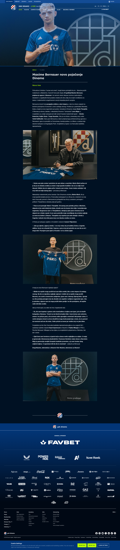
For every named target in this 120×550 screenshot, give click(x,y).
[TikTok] (112, 533)
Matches (6, 519)
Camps (30, 521)
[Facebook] (96, 533)
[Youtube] (103, 533)
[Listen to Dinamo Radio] (95, 6)
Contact (44, 514)
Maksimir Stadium (20, 518)
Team (5, 514)
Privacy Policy (77, 537)
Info (29, 514)
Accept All (82, 545)
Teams (30, 519)
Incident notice (45, 521)
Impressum (83, 537)
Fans (54, 523)
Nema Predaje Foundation (58, 525)
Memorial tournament (33, 516)
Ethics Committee (20, 519)
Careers (44, 519)
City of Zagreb (56, 521)
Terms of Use (107, 537)
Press (43, 516)
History (30, 525)
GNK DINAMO (9, 1)
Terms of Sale (113, 537)
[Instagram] (99, 533)
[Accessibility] (101, 6)
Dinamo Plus (7, 522)
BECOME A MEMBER (68, 9)
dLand (54, 518)
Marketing (44, 518)
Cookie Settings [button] (95, 537)
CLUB (58, 9)
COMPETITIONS (35, 9)
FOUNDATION (37, 1)
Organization (31, 523)
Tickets (6, 524)
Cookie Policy (88, 537)
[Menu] (108, 6)
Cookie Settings (103, 545)
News (5, 512)
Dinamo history (20, 516)
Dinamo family (56, 514)
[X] (106, 533)
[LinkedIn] (109, 533)
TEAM (44, 9)
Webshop (6, 526)
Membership (7, 517)
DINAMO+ (24, 1)
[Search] (98, 6)
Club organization (20, 514)
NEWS (20, 9)
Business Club (56, 516)
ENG (104, 6)
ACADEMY (51, 9)
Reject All (92, 545)
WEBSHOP (17, 1)
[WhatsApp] (115, 533)
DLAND (30, 1)
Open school (31, 518)
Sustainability (101, 537)
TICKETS (26, 9)
